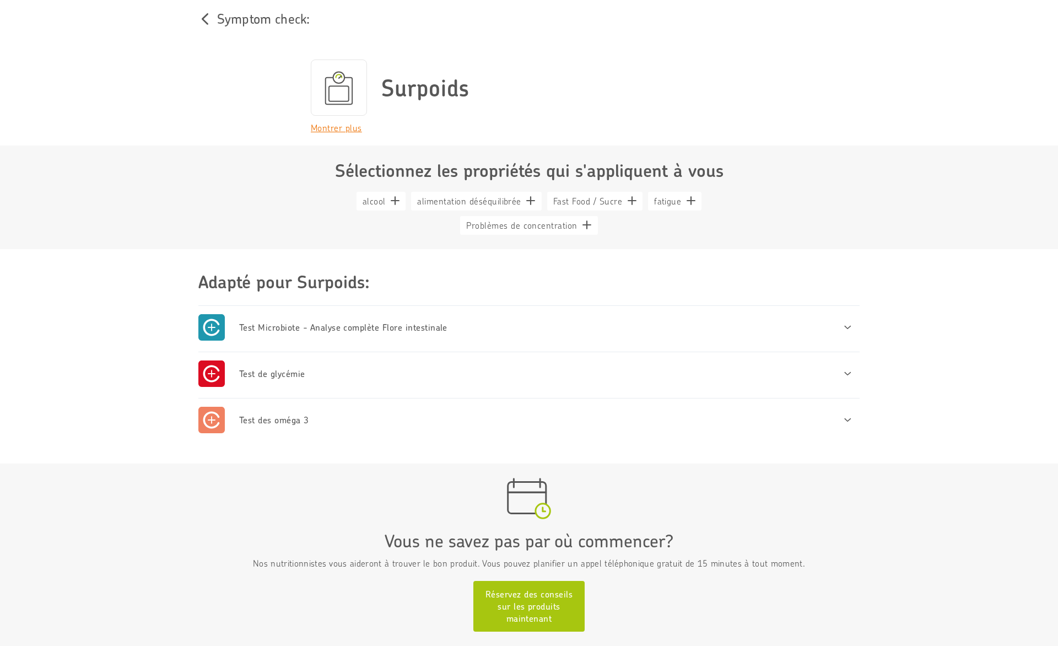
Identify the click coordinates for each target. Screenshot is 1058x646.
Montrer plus (336, 127)
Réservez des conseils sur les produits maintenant (529, 606)
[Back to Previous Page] (205, 18)
